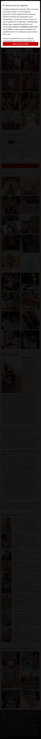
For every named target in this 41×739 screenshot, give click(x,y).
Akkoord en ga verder (20, 44)
